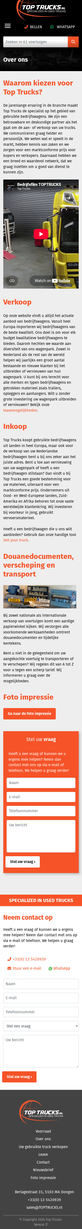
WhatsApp (65, 26)
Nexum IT (41, 1224)
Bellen (36, 26)
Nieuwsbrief (43, 1170)
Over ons (43, 1139)
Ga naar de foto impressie (29, 713)
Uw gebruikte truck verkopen (43, 1146)
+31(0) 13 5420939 (29, 959)
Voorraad (43, 1131)
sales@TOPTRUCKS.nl (44, 1207)
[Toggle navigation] (7, 25)
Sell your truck (15, 540)
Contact (43, 1162)
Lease (43, 1154)
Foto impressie (43, 1177)
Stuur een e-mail (26, 968)
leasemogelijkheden (20, 410)
